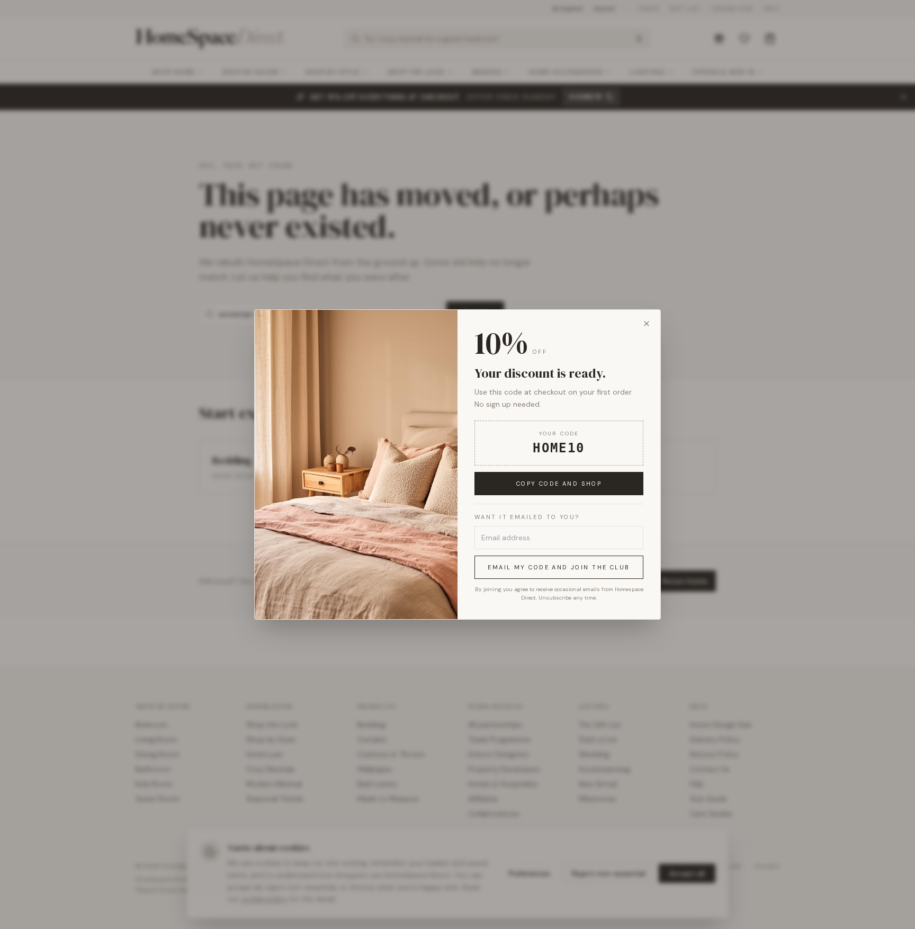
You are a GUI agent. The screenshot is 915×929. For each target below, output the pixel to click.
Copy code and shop (559, 483)
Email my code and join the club (559, 567)
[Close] (646, 323)
